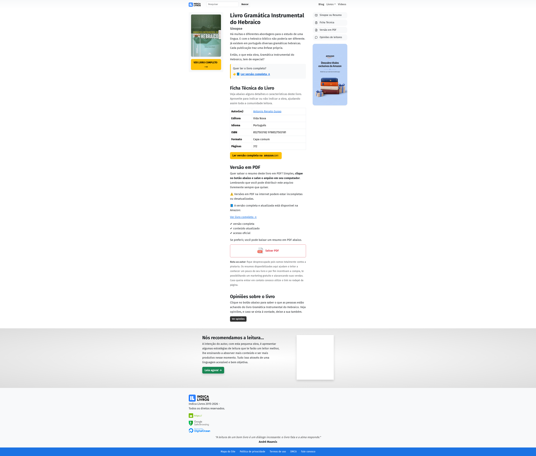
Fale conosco (308, 451)
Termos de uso (278, 451)
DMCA (293, 451)
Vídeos (342, 4)
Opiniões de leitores (331, 37)
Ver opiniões (238, 319)
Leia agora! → (213, 370)
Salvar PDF (272, 250)
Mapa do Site (228, 451)
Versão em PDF (328, 29)
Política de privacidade (252, 451)
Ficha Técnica (327, 22)
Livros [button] (330, 4)
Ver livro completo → (243, 217)
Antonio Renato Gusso (267, 111)
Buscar (244, 4)
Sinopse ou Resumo (331, 15)
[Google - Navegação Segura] (199, 422)
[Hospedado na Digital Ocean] (199, 430)
